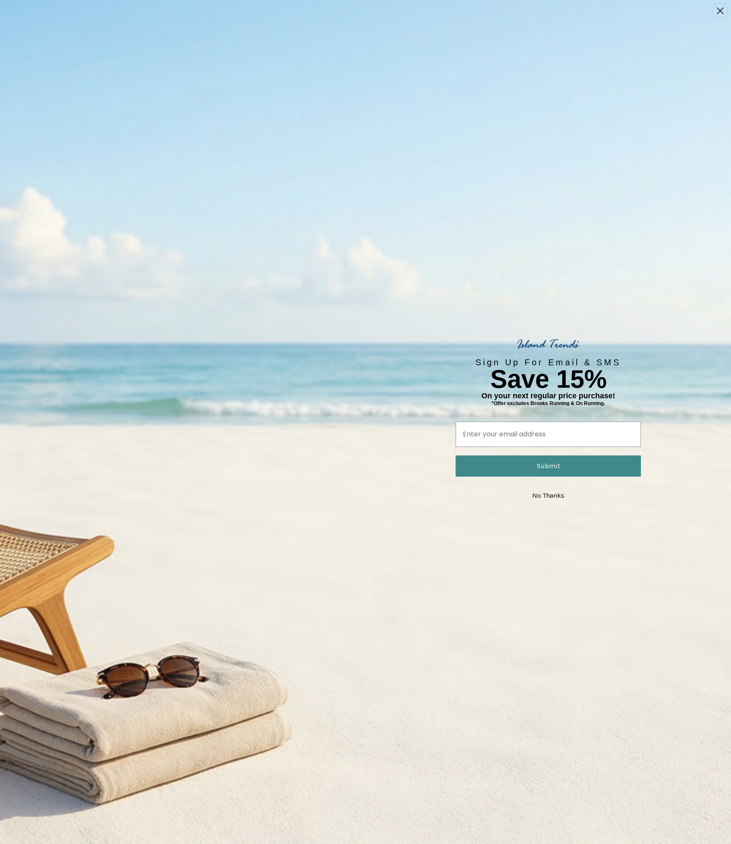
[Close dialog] (720, 10)
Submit (548, 466)
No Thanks (548, 495)
